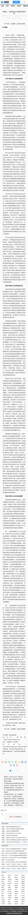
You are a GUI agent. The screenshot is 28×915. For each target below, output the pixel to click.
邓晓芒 (16, 887)
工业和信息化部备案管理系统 (14, 913)
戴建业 (23, 883)
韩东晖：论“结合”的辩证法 (8, 859)
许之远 (3, 899)
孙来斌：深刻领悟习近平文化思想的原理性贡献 (13, 851)
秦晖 (3, 875)
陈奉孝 (3, 889)
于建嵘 (16, 879)
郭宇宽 (9, 881)
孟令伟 (16, 893)
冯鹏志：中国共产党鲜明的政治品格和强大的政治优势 (15, 840)
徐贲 (3, 881)
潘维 (9, 901)
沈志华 (3, 883)
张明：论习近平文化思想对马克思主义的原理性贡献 (14, 862)
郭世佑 (9, 889)
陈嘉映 (3, 879)
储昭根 (16, 897)
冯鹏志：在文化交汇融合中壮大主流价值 (11, 833)
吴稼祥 (23, 897)
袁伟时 (9, 891)
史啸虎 (16, 891)
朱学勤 (3, 901)
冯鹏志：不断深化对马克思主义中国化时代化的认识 (14, 837)
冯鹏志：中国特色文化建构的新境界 (10, 831)
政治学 (19, 6)
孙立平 (16, 903)
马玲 (16, 889)
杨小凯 (16, 899)
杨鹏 (9, 887)
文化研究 (15, 742)
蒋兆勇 (9, 895)
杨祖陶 (23, 881)
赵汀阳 (16, 883)
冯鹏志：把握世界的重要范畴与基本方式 (11, 826)
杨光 (22, 903)
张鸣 (9, 885)
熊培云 (23, 891)
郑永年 (16, 875)
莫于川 (23, 901)
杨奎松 (16, 885)
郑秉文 (16, 901)
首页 (2, 6)
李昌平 (3, 885)
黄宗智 (9, 879)
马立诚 (16, 881)
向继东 (9, 883)
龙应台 (23, 875)
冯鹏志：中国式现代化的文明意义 (10, 835)
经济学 (13, 6)
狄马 (3, 891)
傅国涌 (23, 877)
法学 (7, 6)
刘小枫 (9, 893)
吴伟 (16, 895)
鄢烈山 (16, 877)
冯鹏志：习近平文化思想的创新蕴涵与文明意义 (13, 829)
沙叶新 (23, 895)
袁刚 (9, 899)
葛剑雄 (9, 897)
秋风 (3, 893)
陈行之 (9, 875)
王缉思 (23, 887)
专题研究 (9, 742)
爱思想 (5, 2)
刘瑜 (3, 897)
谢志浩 (9, 903)
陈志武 (23, 879)
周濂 (3, 887)
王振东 (23, 889)
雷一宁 (23, 893)
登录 (13, 817)
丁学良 (3, 877)
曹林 (9, 877)
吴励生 (23, 899)
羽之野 (3, 903)
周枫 (3, 895)
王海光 (23, 885)
